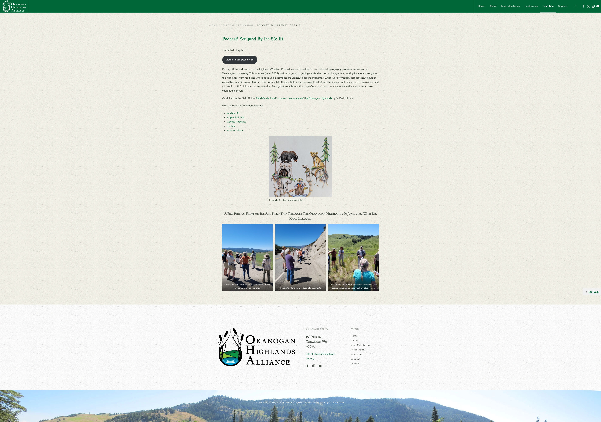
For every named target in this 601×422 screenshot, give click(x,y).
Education (356, 354)
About (354, 340)
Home (481, 6)
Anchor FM (233, 113)
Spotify (231, 126)
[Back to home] (14, 6)
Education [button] (548, 6)
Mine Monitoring (361, 345)
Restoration (358, 349)
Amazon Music (235, 130)
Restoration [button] (531, 6)
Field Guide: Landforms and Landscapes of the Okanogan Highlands (294, 98)
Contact (355, 363)
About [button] (493, 6)
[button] (576, 6)
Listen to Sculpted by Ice (240, 59)
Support (562, 6)
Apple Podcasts (236, 117)
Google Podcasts (236, 121)
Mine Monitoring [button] (510, 6)
